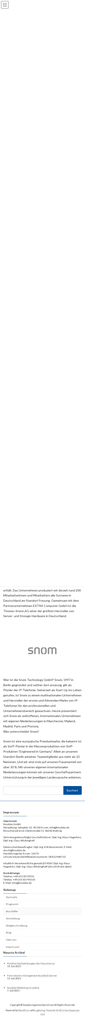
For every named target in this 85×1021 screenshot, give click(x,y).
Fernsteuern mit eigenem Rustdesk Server (32, 975)
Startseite (11, 897)
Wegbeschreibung (16, 925)
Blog (8, 932)
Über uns (11, 940)
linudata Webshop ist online (23, 988)
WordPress (24, 1010)
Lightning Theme (44, 1010)
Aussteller (12, 911)
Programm (12, 904)
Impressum (12, 946)
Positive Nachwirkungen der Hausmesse (31, 963)
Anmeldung (13, 918)
